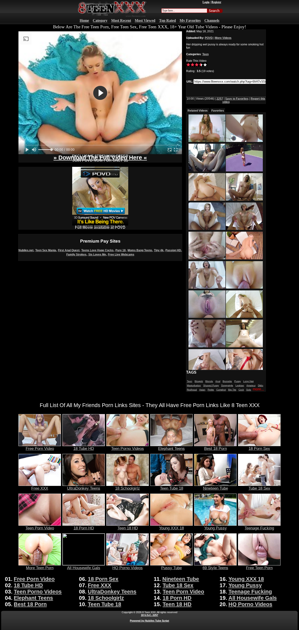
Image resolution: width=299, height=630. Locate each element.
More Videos (223, 38)
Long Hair (248, 381)
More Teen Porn (39, 567)
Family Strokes (76, 254)
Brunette (227, 381)
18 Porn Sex (259, 448)
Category (100, 20)
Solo (248, 389)
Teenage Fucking (259, 528)
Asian (202, 389)
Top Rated (167, 20)
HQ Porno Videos (127, 567)
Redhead (192, 389)
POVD (209, 38)
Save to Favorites (237, 98)
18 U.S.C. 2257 (149, 615)
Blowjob (199, 381)
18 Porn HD (84, 528)
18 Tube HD (83, 448)
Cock (241, 389)
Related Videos (198, 110)
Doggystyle (227, 385)
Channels (211, 20)
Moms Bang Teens (140, 250)
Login (206, 2)
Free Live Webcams (121, 254)
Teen (205, 54)
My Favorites (190, 20)
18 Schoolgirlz (127, 488)
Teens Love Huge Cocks (97, 250)
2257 (220, 98)
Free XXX (39, 488)
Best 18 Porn (215, 448)
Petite (211, 389)
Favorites (217, 110)
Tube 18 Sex (259, 488)
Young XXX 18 (171, 528)
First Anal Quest (68, 250)
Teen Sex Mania (45, 250)
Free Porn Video (40, 448)
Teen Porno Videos (127, 448)
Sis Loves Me (97, 254)
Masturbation (194, 385)
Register (216, 2)
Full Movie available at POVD (100, 227)
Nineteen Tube (215, 488)
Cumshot (221, 389)
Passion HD (173, 250)
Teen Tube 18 (171, 488)
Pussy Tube (171, 567)
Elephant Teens (171, 448)
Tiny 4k (159, 250)
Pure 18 (120, 250)
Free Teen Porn (259, 567)
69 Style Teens (215, 567)
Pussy (237, 381)
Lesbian (239, 385)
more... (258, 389)
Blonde (209, 381)
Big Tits (232, 389)
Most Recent (121, 20)
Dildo (260, 385)
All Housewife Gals (83, 567)
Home (84, 20)
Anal (217, 381)
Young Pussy (215, 528)
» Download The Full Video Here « (100, 157)
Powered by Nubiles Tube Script (149, 620)
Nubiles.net (25, 250)
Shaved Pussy (211, 385)
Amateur (251, 385)
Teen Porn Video (39, 528)
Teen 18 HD (127, 528)
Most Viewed (145, 20)
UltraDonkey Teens (83, 488)
